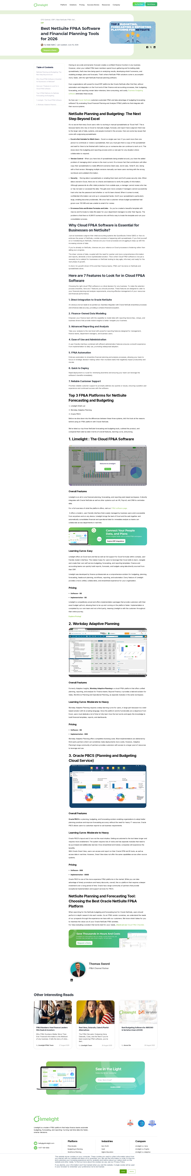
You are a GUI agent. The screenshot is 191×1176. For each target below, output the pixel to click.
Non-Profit (105, 1146)
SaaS (103, 1149)
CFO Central (45, 20)
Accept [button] (123, 1171)
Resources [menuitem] (106, 5)
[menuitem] (82, 5)
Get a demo (151, 4)
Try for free (139, 4)
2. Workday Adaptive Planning (46, 104)
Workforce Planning (74, 1152)
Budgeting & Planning (75, 1149)
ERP (53, 20)
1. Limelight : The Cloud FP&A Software (49, 100)
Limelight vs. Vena (141, 1146)
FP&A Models (72, 1146)
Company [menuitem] (116, 5)
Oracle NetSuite (84, 100)
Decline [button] (132, 1171)
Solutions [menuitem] (73, 5)
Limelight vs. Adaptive (142, 1152)
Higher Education (107, 1152)
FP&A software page (119, 508)
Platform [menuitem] (63, 5)
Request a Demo (50, 50)
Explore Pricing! (75, 616)
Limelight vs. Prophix (142, 1149)
